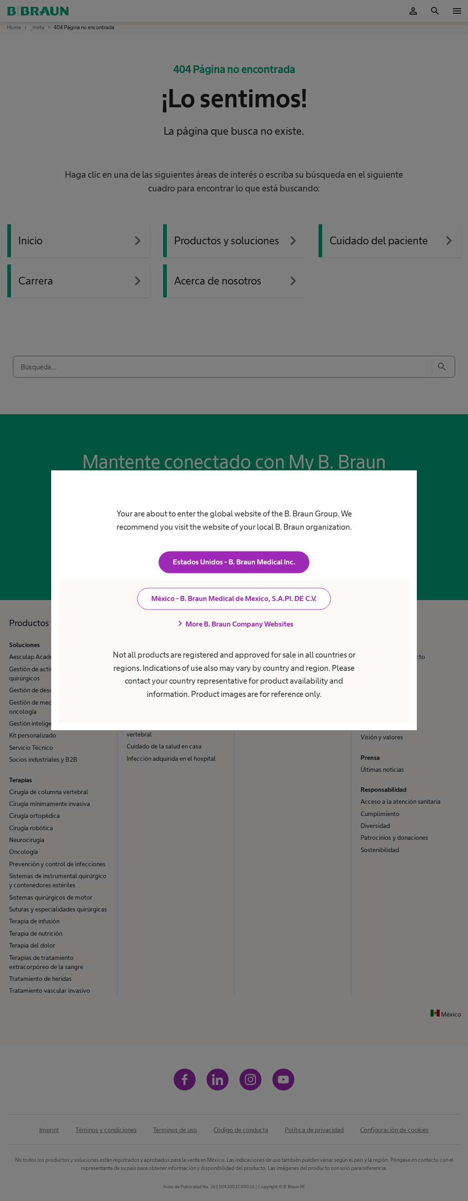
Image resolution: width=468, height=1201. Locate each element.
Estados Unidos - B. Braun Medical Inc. (234, 562)
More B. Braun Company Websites (234, 624)
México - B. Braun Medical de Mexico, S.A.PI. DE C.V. (234, 599)
